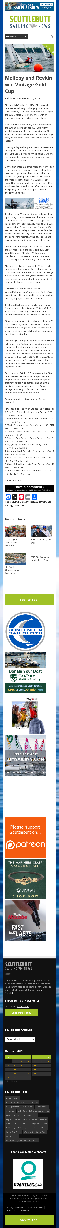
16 (22, 1069)
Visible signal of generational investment (12, 542)
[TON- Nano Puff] (25, 733)
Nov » (14, 1081)
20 (48, 1069)
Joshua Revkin (38, 501)
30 (22, 1078)
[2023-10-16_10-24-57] (28, 1174)
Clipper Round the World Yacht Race (22, 1102)
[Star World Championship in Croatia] (15, 564)
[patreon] (25, 857)
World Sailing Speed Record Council (22, 1140)
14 (8, 1069)
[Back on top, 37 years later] (41, 536)
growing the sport (13, 1115)
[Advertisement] (25, 796)
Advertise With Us (34, 1207)
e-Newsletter (23, 1006)
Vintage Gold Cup (15, 505)
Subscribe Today (21, 1012)
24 (28, 1073)
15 (15, 1069)
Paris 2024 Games (30, 1119)
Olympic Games (13, 1119)
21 (8, 1073)
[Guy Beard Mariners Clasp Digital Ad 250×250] (25, 898)
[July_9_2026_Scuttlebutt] (25, 692)
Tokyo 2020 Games (39, 1123)
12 (42, 1065)
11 (35, 1065)
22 (15, 1073)
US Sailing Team (24, 1128)
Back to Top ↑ (29, 599)
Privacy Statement (15, 1207)
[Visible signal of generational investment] (15, 536)
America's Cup (12, 1098)
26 (42, 1073)
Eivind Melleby (20, 501)
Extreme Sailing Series (39, 1111)
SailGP (9, 1123)
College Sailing (12, 1106)
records (43, 1119)
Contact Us (24, 1210)
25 (35, 1073)
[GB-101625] (29, 208)
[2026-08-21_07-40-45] (29, 10)
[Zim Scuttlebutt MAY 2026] (25, 774)
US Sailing (10, 1128)
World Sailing (12, 1136)
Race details (31, 399)
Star (50, 501)
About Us (11, 1210)
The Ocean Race (21, 1123)
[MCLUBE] (25, 940)
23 (22, 1073)
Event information (13, 399)
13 (48, 1065)
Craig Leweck (27, 1106)
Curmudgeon (42, 1106)
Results (42, 399)
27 (48, 1073)
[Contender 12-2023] (25, 651)
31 (28, 1078)
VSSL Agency (33, 1201)
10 (28, 1065)
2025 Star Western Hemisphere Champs (41, 559)
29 (15, 1078)
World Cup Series (13, 1132)
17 (28, 1069)
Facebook (10, 402)
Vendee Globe (40, 1128)
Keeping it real (30, 1115)
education (10, 1111)
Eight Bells (22, 1111)
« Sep (7, 1081)
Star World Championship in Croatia (13, 570)
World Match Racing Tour (35, 1132)
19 (42, 1069)
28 (8, 1078)
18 (35, 1069)
